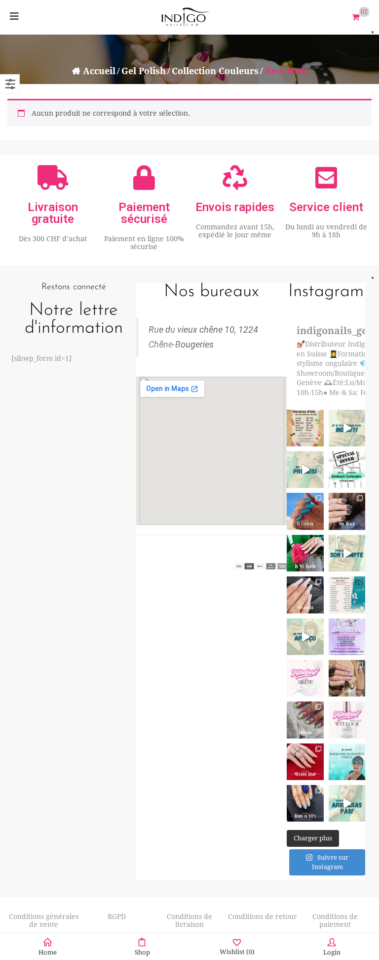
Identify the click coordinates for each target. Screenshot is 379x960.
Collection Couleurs (215, 71)
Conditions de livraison (189, 920)
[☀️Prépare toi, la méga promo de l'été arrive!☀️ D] (305, 469)
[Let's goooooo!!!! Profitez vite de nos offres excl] (347, 636)
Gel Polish (143, 71)
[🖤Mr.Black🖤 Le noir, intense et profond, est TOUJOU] (347, 511)
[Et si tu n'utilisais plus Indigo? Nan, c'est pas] (347, 428)
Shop (142, 952)
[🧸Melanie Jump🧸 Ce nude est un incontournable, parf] (305, 761)
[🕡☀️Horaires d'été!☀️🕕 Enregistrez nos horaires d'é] (305, 428)
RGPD (117, 916)
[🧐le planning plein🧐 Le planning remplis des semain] (347, 761)
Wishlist (237, 952)
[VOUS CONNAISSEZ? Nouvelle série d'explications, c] (305, 678)
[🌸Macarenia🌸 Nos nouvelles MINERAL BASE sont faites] (305, 594)
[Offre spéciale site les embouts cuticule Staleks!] (347, 469)
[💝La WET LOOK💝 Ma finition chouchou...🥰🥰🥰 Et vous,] (347, 719)
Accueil (99, 71)
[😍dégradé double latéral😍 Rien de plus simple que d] (305, 803)
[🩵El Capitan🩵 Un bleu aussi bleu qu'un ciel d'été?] (305, 511)
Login (332, 952)
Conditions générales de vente (43, 920)
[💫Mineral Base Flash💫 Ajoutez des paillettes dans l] (347, 678)
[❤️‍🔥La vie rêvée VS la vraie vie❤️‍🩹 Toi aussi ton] (347, 553)
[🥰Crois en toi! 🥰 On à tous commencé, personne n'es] (347, 803)
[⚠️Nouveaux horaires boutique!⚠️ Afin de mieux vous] (347, 594)
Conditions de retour (262, 916)
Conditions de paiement (335, 920)
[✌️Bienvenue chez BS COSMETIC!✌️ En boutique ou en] (305, 636)
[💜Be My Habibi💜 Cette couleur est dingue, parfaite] (305, 553)
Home (47, 952)
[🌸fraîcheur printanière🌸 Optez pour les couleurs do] (305, 719)
